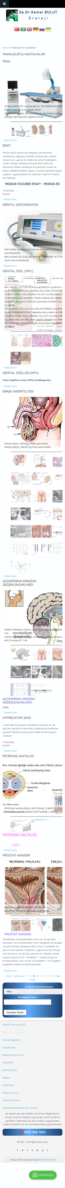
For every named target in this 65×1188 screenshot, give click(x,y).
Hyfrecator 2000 (17, 718)
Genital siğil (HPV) (18, 271)
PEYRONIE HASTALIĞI (18, 756)
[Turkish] (17, 30)
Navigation (4, 4)
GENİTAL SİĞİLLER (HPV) (21, 373)
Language (8, 190)
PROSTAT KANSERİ (16, 855)
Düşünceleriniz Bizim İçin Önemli (20, 1107)
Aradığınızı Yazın (27, 997)
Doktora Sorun (11, 1092)
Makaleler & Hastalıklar (15, 1032)
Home (6, 47)
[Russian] (42, 30)
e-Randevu (9, 1085)
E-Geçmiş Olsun (11, 1100)
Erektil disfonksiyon (20, 205)
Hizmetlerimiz (10, 1070)
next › (58, 976)
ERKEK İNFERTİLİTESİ (18, 391)
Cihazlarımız (9, 1047)
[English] (29, 30)
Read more (10, 140)
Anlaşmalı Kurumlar (13, 1055)
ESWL (7, 61)
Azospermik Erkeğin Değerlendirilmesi (19, 583)
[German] (35, 30)
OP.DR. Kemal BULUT (14, 1024)
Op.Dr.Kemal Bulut (46, 1160)
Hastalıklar (8, 1062)
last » (33, 979)
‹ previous (19, 976)
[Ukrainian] (48, 30)
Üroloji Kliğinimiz (11, 1040)
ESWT (7, 145)
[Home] (32, 15)
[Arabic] (23, 30)
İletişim (6, 1077)
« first (8, 976)
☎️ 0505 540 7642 (32, 1132)
